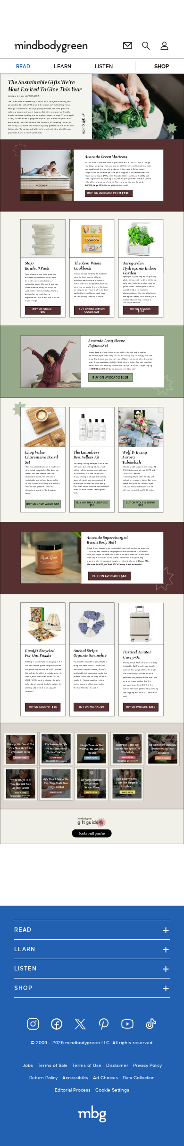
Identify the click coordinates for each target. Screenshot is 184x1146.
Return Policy (43, 1077)
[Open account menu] (164, 46)
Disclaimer (117, 1065)
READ (23, 66)
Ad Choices (105, 1077)
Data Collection (139, 1077)
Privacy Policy (147, 1065)
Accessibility (75, 1077)
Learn (92, 949)
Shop (92, 987)
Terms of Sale (52, 1065)
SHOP (161, 66)
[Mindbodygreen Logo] (51, 46)
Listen (92, 968)
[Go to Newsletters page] (127, 46)
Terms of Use (86, 1065)
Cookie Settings (112, 1090)
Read (92, 929)
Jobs (28, 1065)
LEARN (62, 66)
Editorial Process (73, 1090)
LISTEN (104, 66)
